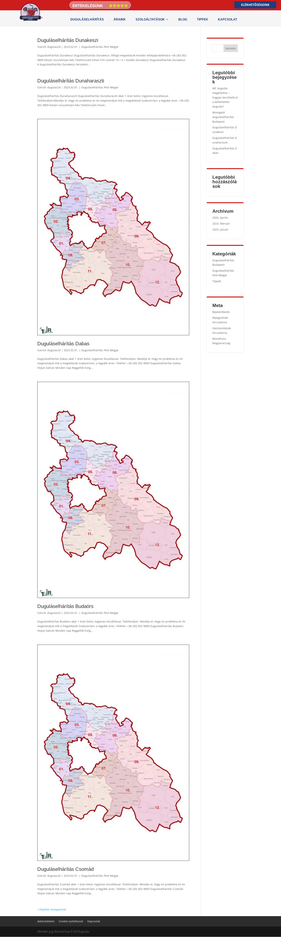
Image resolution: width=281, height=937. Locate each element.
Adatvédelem (45, 921)
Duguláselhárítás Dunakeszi (67, 40)
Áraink (120, 19)
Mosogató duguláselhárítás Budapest (223, 117)
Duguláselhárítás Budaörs (65, 606)
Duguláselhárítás (87, 19)
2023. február (221, 223)
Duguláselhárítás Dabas (63, 343)
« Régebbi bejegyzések (51, 909)
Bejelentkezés (221, 312)
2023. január (220, 229)
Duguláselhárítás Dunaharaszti (70, 81)
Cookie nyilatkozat (71, 921)
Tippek (202, 19)
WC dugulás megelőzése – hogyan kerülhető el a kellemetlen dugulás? (225, 97)
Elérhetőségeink (255, 5)
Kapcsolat (227, 19)
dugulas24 (54, 47)
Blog (182, 19)
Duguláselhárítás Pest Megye (99, 47)
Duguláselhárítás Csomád (65, 869)
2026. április (220, 217)
